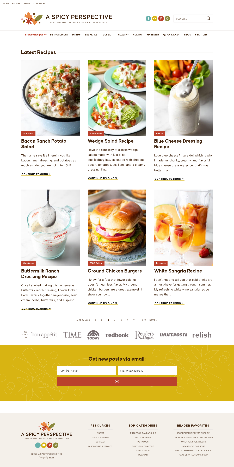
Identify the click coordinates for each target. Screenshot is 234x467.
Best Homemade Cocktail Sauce (193, 451)
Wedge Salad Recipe (111, 141)
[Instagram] (167, 18)
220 (144, 320)
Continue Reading (35, 175)
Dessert (108, 35)
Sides (187, 35)
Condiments (28, 263)
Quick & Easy (171, 35)
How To (159, 133)
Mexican (143, 455)
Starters (201, 35)
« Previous (83, 320)
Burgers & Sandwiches (143, 433)
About (100, 433)
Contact (101, 442)
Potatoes (143, 442)
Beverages (160, 263)
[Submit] (208, 18)
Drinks (76, 35)
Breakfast (92, 35)
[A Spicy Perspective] (66, 19)
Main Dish (153, 35)
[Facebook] (148, 18)
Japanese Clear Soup (193, 446)
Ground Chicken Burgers (115, 271)
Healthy (123, 35)
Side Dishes (28, 133)
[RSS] (154, 18)
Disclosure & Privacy (100, 446)
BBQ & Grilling (96, 263)
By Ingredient (59, 35)
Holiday (138, 35)
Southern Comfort (143, 446)
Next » (154, 320)
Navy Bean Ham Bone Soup (193, 455)
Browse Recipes (34, 34)
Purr (51, 457)
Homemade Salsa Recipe (193, 442)
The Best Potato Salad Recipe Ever (193, 437)
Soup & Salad (96, 133)
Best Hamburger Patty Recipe (193, 433)
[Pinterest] (161, 18)
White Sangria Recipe (178, 271)
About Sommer (100, 437)
